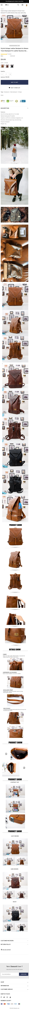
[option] (14, 29)
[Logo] (7, 5)
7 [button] (18, 45)
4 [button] (14, 45)
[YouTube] (11, 997)
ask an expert (6, 949)
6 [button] (17, 45)
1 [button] (10, 45)
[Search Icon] (18, 5)
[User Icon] (22, 5)
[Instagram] (8, 997)
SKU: (2, 56)
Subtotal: (3, 77)
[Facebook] (2, 997)
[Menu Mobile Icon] (2, 5)
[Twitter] (4, 997)
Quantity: (3, 71)
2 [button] (11, 45)
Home (2, 9)
